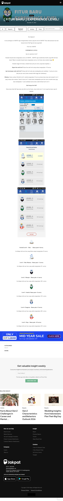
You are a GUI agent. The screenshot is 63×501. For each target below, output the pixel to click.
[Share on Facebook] (6, 354)
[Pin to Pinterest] (14, 354)
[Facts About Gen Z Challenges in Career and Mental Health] (9, 400)
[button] (31, 499)
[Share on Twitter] (10, 354)
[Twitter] (34, 494)
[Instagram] (31, 494)
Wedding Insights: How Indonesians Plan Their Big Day (53, 414)
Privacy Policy (25, 490)
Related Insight (5, 391)
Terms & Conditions (36, 490)
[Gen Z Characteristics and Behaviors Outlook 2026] (31, 400)
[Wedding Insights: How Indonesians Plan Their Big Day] (53, 400)
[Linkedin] (29, 494)
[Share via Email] (18, 354)
